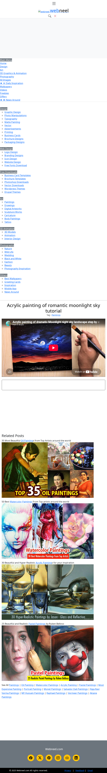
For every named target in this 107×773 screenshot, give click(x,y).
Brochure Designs (13, 138)
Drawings (9, 205)
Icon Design (10, 158)
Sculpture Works (13, 212)
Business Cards (12, 135)
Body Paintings (12, 218)
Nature (8, 248)
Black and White (12, 258)
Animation (9, 235)
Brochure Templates (15, 178)
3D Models (10, 231)
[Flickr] (67, 758)
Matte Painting (12, 122)
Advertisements (12, 128)
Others (3, 275)
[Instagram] (58, 758)
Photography (7, 76)
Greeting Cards (12, 281)
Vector (7, 125)
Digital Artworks (13, 208)
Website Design (12, 162)
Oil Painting (27, 440)
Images (5, 79)
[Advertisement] (53, 38)
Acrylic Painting (44, 562)
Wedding (9, 255)
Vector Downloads (14, 185)
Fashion (8, 261)
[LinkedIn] (76, 758)
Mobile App (10, 288)
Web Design (6, 148)
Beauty (8, 265)
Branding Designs (13, 155)
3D (13, 73)
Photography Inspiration (17, 268)
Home (3, 63)
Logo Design (11, 152)
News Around (11, 291)
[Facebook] (30, 758)
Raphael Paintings (56, 693)
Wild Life (8, 251)
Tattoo (7, 221)
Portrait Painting (32, 689)
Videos (3, 89)
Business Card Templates (17, 175)
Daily (11, 83)
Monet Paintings (52, 689)
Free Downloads (8, 172)
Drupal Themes (12, 192)
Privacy (68, 770)
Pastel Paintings (37, 623)
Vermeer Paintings (77, 693)
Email (90, 770)
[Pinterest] (49, 758)
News (10, 99)
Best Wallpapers (12, 278)
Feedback (80, 770)
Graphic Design (12, 112)
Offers (3, 96)
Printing (8, 132)
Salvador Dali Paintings (76, 689)
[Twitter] (40, 758)
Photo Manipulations (15, 115)
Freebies (4, 93)
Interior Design (12, 238)
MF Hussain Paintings (32, 693)
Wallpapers (6, 86)
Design (3, 66)
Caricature (9, 215)
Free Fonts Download (15, 165)
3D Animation (7, 228)
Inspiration (10, 285)
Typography (10, 118)
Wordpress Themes (14, 188)
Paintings (9, 202)
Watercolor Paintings (21, 501)
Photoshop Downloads (16, 182)
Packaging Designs (14, 142)
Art (1, 69)
